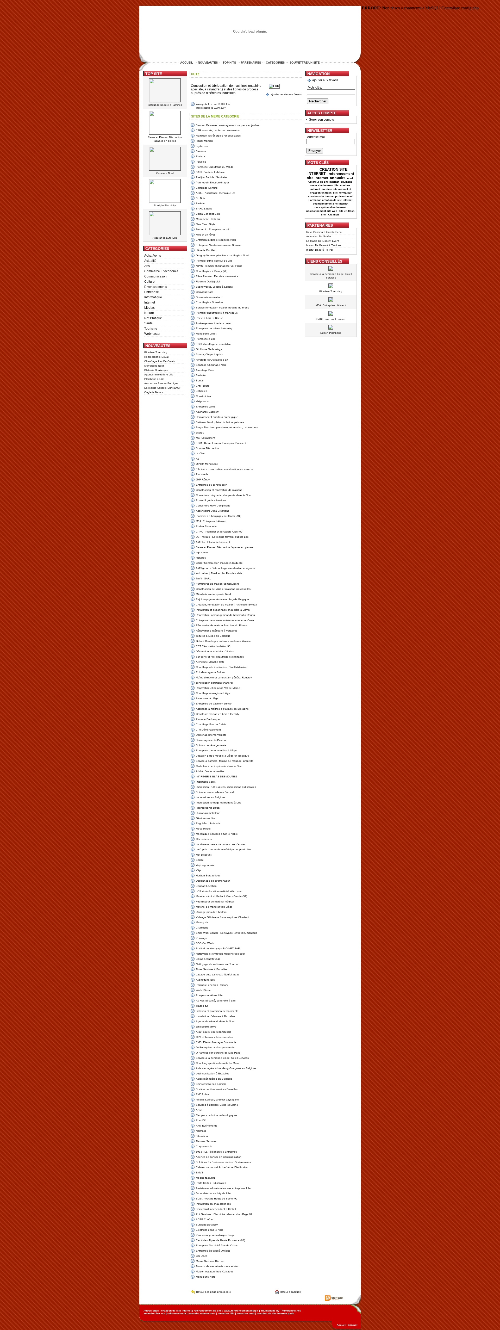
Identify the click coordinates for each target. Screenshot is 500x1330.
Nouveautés (208, 62)
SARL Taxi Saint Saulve (330, 319)
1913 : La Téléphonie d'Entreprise (216, 1151)
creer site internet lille (324, 185)
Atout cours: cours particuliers (213, 1031)
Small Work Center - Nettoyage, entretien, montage (226, 932)
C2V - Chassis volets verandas (214, 1037)
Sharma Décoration (207, 448)
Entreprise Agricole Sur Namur (162, 387)
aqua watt (202, 552)
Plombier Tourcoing (155, 352)
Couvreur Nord (165, 173)
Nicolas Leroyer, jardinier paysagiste (217, 1099)
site (324, 214)
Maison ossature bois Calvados (214, 1271)
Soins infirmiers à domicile (211, 1083)
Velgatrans (202, 401)
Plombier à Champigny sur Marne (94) (218, 516)
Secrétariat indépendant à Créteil (216, 1209)
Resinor (200, 156)
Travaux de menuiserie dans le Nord (217, 1266)
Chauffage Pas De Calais (159, 361)
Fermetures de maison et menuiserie (218, 583)
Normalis (201, 1130)
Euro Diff (201, 1120)
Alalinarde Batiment (207, 411)
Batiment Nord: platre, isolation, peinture (220, 422)
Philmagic (201, 938)
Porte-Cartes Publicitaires (211, 1182)
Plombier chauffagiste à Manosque (217, 312)
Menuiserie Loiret (206, 333)
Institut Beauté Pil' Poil (319, 249)
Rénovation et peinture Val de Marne (218, 687)
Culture (149, 281)
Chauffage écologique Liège (213, 693)
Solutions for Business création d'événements (223, 1162)
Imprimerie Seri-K (206, 781)
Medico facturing (206, 1177)
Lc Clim (200, 453)
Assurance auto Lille (165, 237)
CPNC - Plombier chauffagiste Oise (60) (219, 531)
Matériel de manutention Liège (214, 906)
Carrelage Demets (206, 187)
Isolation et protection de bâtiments (217, 1011)
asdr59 (200, 432)
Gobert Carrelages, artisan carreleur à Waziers (223, 641)
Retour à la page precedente (213, 1291)
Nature (149, 313)
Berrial (199, 380)
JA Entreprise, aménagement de (215, 1047)
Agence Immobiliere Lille (158, 374)
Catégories (275, 62)
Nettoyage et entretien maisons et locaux (220, 953)
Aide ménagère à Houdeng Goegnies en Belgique (226, 1068)
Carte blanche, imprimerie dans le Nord (219, 766)
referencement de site (208, 1310)
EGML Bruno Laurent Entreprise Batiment (221, 443)
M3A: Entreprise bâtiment (211, 521)
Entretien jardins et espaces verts (216, 239)
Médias (149, 308)
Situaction (202, 1136)
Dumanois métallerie (208, 813)
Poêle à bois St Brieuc (209, 318)
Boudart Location (206, 885)
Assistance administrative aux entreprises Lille (223, 1188)
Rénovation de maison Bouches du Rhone (221, 625)
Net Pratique (153, 318)
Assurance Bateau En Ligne (161, 383)
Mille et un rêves (205, 234)
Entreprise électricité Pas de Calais (217, 1245)
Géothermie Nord (206, 818)
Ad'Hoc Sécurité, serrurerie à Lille (216, 1000)
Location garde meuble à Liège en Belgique (222, 755)
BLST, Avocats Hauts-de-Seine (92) (217, 1198)
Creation (334, 214)
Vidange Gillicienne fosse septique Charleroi (222, 917)
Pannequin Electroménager (212, 182)
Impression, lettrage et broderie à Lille (218, 802)
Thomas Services (206, 1141)
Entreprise (151, 292)
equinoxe (346, 181)
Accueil (186, 62)
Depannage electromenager (213, 880)
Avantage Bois (205, 370)
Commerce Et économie (161, 271)
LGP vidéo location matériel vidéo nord (219, 891)
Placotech (202, 474)
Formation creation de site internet (330, 200)
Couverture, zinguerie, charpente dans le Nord (224, 495)
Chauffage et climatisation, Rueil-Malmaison (222, 667)
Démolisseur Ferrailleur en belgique (217, 417)
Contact (352, 1324)
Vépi (198, 870)
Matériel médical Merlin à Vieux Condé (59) (221, 896)
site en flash (346, 210)
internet (315, 189)
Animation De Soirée (318, 236)
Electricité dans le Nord (209, 1229)
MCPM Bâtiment (205, 437)
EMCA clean (203, 1094)
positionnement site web (321, 210)
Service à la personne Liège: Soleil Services (222, 1057)
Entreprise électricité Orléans (213, 1250)
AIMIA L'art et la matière (210, 771)
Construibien (203, 396)
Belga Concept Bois (208, 213)
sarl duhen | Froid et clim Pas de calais (219, 573)
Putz (195, 74)
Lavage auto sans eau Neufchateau (218, 974)
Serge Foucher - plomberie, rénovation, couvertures (227, 427)
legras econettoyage (208, 958)
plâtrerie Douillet (205, 250)
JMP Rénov (203, 479)
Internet (149, 302)
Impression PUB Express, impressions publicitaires (226, 786)
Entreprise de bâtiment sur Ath (214, 703)
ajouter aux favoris (325, 80)
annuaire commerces (201, 1313)
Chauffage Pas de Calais (211, 724)
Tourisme (150, 328)
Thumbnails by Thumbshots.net (281, 1310)
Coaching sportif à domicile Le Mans (217, 1063)
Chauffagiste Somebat (209, 302)
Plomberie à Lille (154, 379)
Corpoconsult (204, 1146)
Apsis (199, 1110)
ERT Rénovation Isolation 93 (213, 646)
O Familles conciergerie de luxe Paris (218, 1052)
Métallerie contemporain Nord (213, 594)
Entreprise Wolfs (205, 406)
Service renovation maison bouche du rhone (222, 307)
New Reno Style (205, 224)
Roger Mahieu (204, 140)
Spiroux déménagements (211, 745)
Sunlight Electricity (165, 205)
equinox (345, 185)
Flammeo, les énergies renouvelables (218, 135)
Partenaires (251, 62)
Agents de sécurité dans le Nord (215, 1021)
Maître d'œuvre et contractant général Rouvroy (224, 677)
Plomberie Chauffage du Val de (215, 166)
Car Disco (201, 1255)
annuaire (338, 178)
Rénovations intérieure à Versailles (216, 630)
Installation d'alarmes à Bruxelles (215, 1016)
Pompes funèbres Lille (209, 995)
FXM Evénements (206, 1125)
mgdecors (202, 146)
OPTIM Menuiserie (207, 463)
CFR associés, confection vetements (218, 130)
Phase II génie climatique (211, 500)
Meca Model (203, 828)
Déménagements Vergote (211, 734)
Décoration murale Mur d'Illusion (215, 651)
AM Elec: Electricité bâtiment (213, 542)
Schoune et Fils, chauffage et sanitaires (220, 656)
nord (350, 178)
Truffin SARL (203, 578)
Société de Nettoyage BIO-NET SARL (218, 948)
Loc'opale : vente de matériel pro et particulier (223, 849)
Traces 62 (202, 1005)
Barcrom (201, 151)
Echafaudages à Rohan (210, 672)
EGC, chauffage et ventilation (214, 344)
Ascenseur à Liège (207, 698)
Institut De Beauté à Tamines (323, 245)
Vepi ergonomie (205, 865)
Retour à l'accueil (291, 1291)
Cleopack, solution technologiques (216, 1115)
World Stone (203, 990)
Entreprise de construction (211, 484)
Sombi (199, 859)
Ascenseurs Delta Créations (212, 510)
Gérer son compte (321, 119)
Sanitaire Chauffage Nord (211, 364)
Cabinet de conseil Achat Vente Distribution (222, 1167)
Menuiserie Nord (154, 365)
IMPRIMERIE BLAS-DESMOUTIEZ (216, 776)
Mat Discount (203, 854)
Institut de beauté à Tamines (165, 104)
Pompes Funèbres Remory (212, 984)
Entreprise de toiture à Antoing (214, 328)
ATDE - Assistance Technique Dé (215, 192)
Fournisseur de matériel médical (215, 901)
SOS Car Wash (205, 943)
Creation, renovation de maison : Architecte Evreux (226, 604)
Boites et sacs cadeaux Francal (215, 792)
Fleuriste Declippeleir (208, 281)
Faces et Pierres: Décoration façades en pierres (224, 547)
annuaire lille (226, 1313)
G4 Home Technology (209, 349)
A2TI (199, 458)
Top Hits (229, 62)
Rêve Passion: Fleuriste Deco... (325, 232)
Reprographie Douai (156, 356)
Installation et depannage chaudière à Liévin (223, 609)
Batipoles (201, 390)
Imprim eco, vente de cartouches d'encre (220, 844)
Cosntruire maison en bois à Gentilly (217, 714)
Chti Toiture (202, 385)
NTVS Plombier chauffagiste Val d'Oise (219, 265)
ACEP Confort (204, 1219)
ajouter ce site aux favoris (286, 94)
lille (335, 192)
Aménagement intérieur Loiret (214, 323)
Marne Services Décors (209, 1261)
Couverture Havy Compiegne (213, 505)
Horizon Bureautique (208, 875)
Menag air (202, 922)
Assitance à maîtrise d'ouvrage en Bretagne (222, 708)
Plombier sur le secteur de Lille (214, 260)
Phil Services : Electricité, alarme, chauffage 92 (224, 1214)
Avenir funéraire (205, 979)
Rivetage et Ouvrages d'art (212, 359)
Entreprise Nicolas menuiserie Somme (218, 245)
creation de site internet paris (275, 1313)
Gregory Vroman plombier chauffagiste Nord (222, 255)
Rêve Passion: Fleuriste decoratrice (217, 276)
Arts (147, 266)
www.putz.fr (203, 104)
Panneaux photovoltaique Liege (215, 1235)
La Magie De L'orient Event (322, 240)
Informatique (153, 297)
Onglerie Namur (153, 392)
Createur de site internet (323, 181)
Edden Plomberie (206, 526)
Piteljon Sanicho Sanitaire (211, 177)
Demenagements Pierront (211, 740)
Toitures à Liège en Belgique (213, 635)
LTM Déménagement (208, 729)
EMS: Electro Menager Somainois (216, 1042)
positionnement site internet (330, 203)
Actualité (150, 261)
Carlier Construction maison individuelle (219, 562)
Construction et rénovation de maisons (219, 489)
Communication (155, 276)
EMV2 (199, 1172)
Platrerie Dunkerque (156, 370)
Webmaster (152, 334)
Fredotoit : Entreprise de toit (212, 229)
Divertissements (155, 287)
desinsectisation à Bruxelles (212, 1073)
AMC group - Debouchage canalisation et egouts (225, 568)
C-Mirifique (202, 927)
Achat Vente (152, 255)
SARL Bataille (204, 208)
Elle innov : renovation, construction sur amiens (224, 469)
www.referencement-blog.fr (241, 1310)
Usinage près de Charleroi (211, 912)
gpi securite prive (206, 1026)
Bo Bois (200, 198)
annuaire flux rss (154, 1313)
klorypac (201, 557)
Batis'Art (201, 375)
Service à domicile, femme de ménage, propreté (224, 760)
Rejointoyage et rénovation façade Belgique (222, 599)
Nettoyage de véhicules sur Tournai (217, 964)
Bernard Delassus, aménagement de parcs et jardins (227, 125)
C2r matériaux (204, 839)
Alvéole (200, 203)
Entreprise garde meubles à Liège (216, 750)
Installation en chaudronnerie (213, 1203)
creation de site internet (176, 1310)
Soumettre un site (305, 62)
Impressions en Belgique (211, 797)
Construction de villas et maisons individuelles (223, 588)
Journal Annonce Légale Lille (213, 1193)
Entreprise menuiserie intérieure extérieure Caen (225, 620)
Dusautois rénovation (208, 297)
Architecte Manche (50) (210, 661)
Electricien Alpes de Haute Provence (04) (220, 1240)
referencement (176, 1313)
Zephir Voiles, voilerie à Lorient (214, 286)
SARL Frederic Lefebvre (210, 172)
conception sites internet (330, 207)
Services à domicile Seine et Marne (217, 1104)
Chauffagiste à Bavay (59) (211, 271)
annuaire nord (245, 1313)
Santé (148, 323)
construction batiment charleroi (214, 682)
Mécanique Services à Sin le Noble (217, 833)
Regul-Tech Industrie (208, 823)
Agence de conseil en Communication (218, 1156)
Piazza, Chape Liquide (209, 354)
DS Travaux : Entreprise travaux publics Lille (222, 536)
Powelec (201, 161)
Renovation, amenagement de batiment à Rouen (225, 615)
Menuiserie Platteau (208, 219)
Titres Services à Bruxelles (211, 969)
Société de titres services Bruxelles (217, 1089)
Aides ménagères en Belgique (214, 1078)
